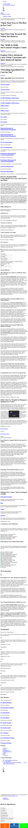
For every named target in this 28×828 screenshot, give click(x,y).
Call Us (5, 826)
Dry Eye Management (6, 142)
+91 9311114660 (6, 3)
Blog (4, 754)
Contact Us (5, 755)
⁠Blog (2, 503)
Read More (3, 28)
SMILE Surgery (5, 105)
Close (14, 415)
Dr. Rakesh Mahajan (4, 428)
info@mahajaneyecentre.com (9, 5)
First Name (3, 253)
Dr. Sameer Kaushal (6, 722)
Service (4, 749)
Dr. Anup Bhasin (5, 712)
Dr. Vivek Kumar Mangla (7, 738)
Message (2, 265)
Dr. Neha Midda (5, 717)
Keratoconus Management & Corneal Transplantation (8, 154)
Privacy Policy (6, 799)
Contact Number (4, 258)
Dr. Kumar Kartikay (6, 743)
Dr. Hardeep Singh (6, 727)
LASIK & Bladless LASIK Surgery (10, 98)
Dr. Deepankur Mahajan (5, 433)
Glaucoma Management (7, 166)
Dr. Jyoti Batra (5, 733)
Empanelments (6, 750)
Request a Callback (14, 413)
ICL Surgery (4, 117)
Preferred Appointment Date (6, 262)
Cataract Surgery (5, 84)
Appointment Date (4, 815)
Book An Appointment (14, 825)
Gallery (2, 509)
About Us (3, 515)
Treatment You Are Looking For (8, 261)
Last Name (3, 256)
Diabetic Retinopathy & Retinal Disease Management (8, 128)
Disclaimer (5, 798)
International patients (6, 497)
